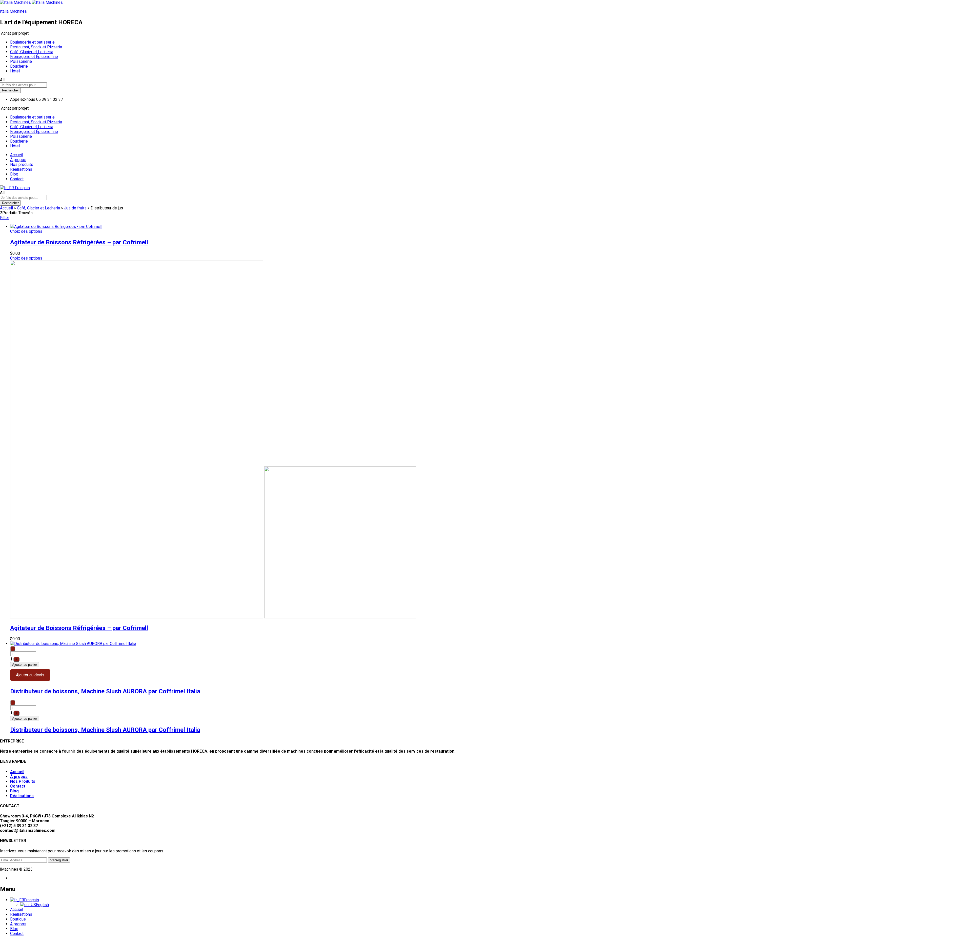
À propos (18, 159)
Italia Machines (13, 11)
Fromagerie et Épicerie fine (34, 56)
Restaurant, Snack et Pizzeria (36, 47)
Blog (14, 174)
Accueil (16, 154)
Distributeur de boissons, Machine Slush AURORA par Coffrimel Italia (105, 691)
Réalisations (21, 169)
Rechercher (10, 90)
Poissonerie (21, 61)
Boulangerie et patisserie (32, 42)
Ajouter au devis (30, 675)
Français (22, 187)
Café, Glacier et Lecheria (31, 51)
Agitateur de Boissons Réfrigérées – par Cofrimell (79, 242)
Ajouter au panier (24, 665)
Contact (17, 179)
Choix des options (26, 231)
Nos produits (21, 164)
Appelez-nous (22, 99)
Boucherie (19, 66)
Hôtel (15, 71)
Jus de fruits (75, 208)
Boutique (18, 919)
